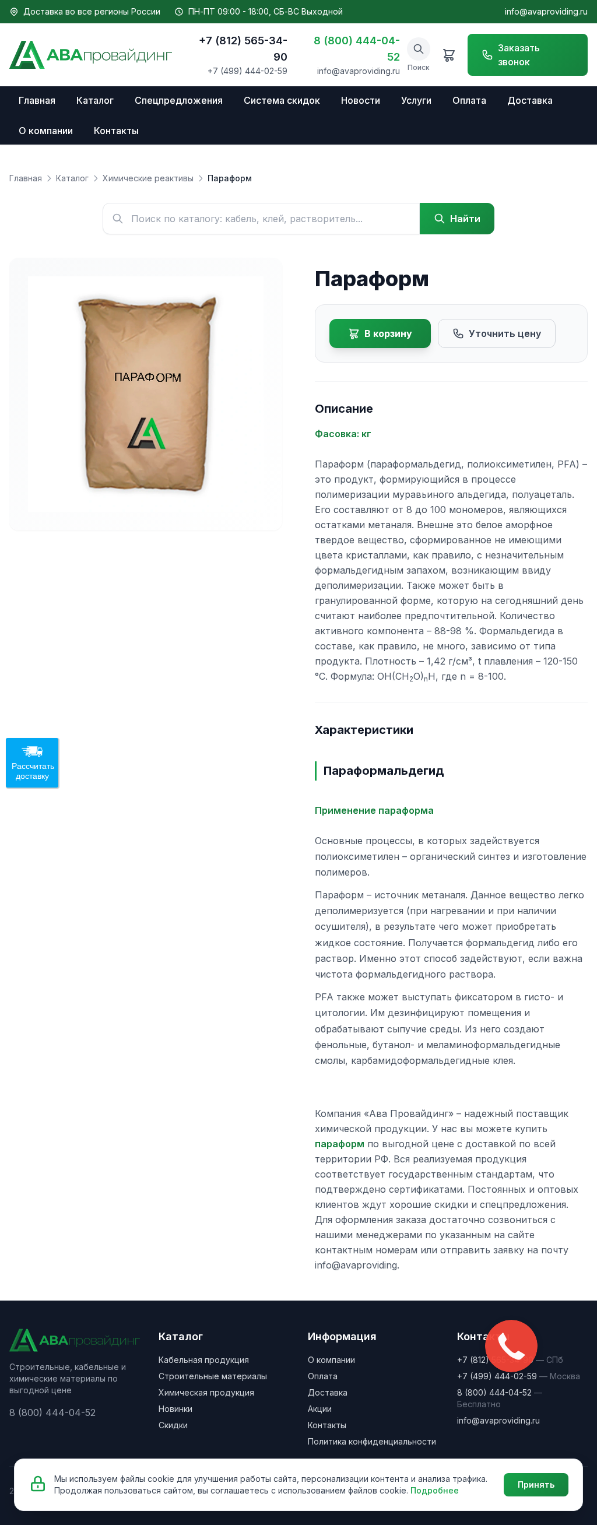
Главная (37, 100)
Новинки (175, 1409)
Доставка (530, 100)
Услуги (416, 100)
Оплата (469, 100)
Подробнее (434, 1490)
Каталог (95, 100)
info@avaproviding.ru (546, 11)
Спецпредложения (179, 100)
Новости (360, 100)
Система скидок (282, 100)
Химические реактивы (148, 178)
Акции (320, 1409)
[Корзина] (449, 54)
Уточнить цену (505, 333)
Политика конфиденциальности (372, 1441)
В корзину (388, 333)
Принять (536, 1484)
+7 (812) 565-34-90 (243, 48)
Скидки (173, 1425)
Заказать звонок (519, 55)
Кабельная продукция (204, 1360)
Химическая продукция (206, 1392)
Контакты (116, 130)
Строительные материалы (213, 1376)
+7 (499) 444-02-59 (247, 71)
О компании (46, 130)
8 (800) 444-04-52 (357, 48)
